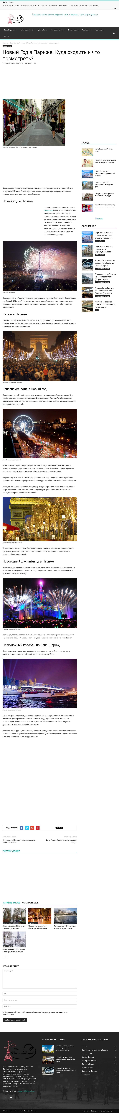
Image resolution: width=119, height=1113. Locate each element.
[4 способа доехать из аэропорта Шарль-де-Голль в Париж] (87, 265)
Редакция (94, 1111)
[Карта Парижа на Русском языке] (87, 152)
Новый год (48, 210)
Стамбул (96, 5)
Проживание (72, 30)
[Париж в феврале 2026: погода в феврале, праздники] (14, 916)
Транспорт (86, 30)
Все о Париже (9, 30)
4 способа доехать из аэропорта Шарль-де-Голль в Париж (105, 263)
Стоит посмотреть (26, 30)
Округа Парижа (88, 1057)
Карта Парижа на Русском (11, 5)
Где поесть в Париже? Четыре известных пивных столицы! (19, 841)
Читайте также (11, 902)
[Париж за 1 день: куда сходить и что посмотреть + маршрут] (87, 163)
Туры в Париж (73, 5)
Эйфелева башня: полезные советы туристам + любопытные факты (65, 1048)
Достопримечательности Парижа (95, 1050)
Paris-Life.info (10, 63)
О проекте (85, 1111)
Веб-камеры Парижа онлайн (30, 5)
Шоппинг (99, 30)
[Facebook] (112, 8)
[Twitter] (115, 8)
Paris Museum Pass (85, 5)
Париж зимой (7, 46)
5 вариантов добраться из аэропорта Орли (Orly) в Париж (105, 277)
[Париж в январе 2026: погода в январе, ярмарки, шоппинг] (65, 916)
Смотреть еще (30, 902)
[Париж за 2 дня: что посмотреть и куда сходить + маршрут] (87, 174)
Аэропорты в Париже (102, 268)
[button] (113, 33)
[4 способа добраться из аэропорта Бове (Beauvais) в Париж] (87, 292)
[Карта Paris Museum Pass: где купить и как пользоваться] (87, 208)
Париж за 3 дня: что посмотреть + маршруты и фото (104, 185)
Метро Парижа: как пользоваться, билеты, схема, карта (105, 304)
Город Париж (100, 241)
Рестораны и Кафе (57, 30)
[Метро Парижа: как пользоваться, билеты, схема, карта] (87, 306)
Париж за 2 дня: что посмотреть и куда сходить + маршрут (105, 173)
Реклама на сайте (106, 1111)
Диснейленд (42, 30)
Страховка (44, 5)
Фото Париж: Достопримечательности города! (61, 841)
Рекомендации (11, 850)
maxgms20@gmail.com (26, 1091)
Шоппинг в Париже (89, 1071)
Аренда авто (53, 5)
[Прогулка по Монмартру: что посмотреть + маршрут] (87, 197)
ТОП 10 (6, 36)
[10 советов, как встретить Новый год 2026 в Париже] (39, 916)
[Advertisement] (40, 82)
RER (97, 310)
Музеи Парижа (87, 1067)
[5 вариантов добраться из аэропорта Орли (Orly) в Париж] (87, 278)
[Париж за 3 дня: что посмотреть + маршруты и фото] (87, 185)
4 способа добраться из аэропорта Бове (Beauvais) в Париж (104, 290)
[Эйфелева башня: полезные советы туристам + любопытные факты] (48, 1049)
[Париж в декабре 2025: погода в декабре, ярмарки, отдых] (14, 939)
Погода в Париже (88, 1064)
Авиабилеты (63, 5)
